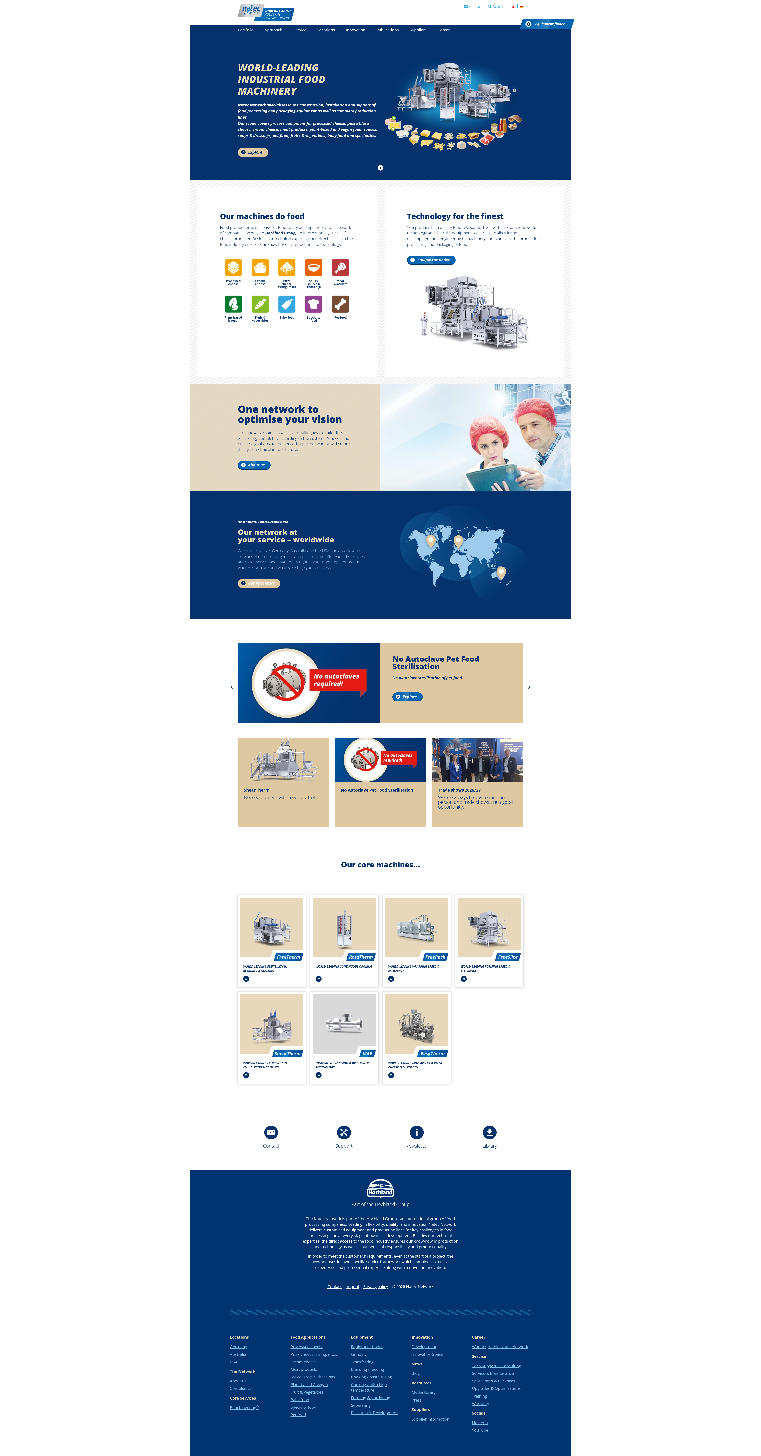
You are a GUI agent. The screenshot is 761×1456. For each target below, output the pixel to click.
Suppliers (418, 29)
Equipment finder (367, 1346)
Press (417, 1400)
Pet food (298, 1414)
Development (424, 1346)
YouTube (480, 1430)
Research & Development (374, 1412)
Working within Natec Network (500, 1346)
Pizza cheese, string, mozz (314, 1354)
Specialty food (303, 1407)
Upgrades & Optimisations (496, 1388)
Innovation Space (427, 1354)
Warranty (480, 1403)
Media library (424, 1392)
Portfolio (246, 29)
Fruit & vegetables (307, 1392)
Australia (238, 1354)
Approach (273, 29)
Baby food (300, 1399)
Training (479, 1396)
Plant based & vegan (309, 1384)
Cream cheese (304, 1362)
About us (238, 1381)
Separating (361, 1405)
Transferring (362, 1362)
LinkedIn (480, 1422)
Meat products (304, 1369)
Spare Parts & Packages (493, 1381)
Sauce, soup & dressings (313, 1377)
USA (234, 1362)
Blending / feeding (367, 1369)
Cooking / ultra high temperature (369, 1387)
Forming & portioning (370, 1397)
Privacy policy (375, 1286)
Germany (238, 1346)
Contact (475, 6)
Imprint (352, 1286)
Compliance (241, 1388)
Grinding (359, 1354)
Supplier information (430, 1419)
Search (498, 6)
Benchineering (244, 1407)
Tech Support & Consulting (496, 1365)
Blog (416, 1373)
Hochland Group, (281, 233)
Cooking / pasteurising (371, 1377)
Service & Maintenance (493, 1373)
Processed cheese (307, 1346)
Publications (387, 29)
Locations (326, 29)
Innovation (355, 29)
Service (299, 29)
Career (444, 29)
